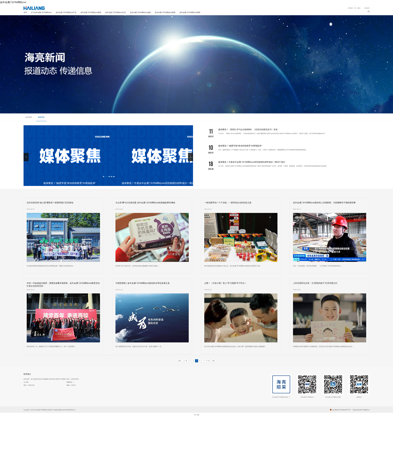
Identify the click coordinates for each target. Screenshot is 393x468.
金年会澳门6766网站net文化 (115, 12)
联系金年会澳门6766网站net (361, 410)
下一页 (208, 361)
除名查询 (367, 8)
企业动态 (28, 117)
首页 (25, 12)
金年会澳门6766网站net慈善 (165, 12)
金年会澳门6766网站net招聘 (190, 12)
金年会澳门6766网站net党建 (140, 12)
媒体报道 (41, 117)
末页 (213, 361)
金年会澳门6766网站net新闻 (90, 12)
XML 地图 (196, 415)
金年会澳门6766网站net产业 (66, 12)
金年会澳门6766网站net (13, 2)
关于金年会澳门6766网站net (41, 12)
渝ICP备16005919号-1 (69, 410)
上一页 (185, 361)
